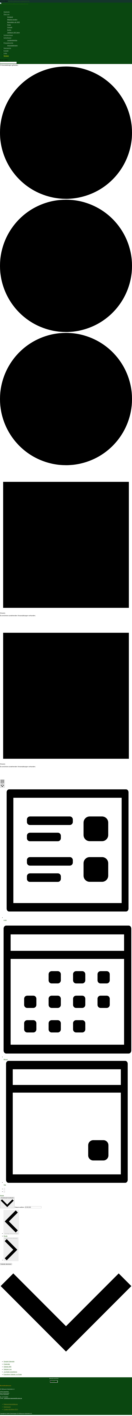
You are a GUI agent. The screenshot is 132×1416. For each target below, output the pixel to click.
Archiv (9, 30)
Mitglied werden (12, 19)
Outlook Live (8, 1369)
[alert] (66, 541)
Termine (6, 56)
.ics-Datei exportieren (10, 1372)
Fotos (9, 25)
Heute (2, 1195)
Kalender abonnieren (6, 1264)
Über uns (6, 14)
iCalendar (7, 1364)
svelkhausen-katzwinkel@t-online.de (13, 1398)
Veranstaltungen (12, 45)
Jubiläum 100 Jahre (13, 32)
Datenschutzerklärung (11, 1404)
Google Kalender (9, 1361)
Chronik (9, 27)
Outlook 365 (7, 1366)
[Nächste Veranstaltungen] (4, 1192)
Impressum (7, 1407)
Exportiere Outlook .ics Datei (13, 1374)
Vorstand (10, 17)
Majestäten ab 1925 (13, 22)
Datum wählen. (20, 1207)
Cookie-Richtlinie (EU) (11, 1409)
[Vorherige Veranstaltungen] (4, 1189)
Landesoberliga (12, 40)
